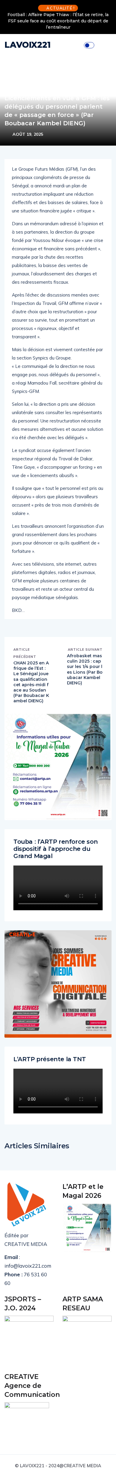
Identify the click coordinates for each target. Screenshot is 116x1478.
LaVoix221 (27, 45)
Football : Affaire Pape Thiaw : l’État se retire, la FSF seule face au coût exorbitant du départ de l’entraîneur (58, 21)
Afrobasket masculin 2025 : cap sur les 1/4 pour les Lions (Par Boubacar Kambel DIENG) (85, 669)
